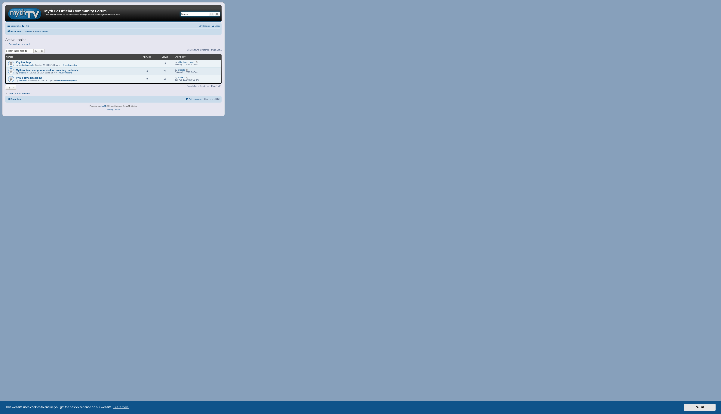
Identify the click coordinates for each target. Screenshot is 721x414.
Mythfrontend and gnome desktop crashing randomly (47, 70)
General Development (67, 80)
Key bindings (23, 62)
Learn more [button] (121, 407)
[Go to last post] (197, 62)
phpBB (103, 106)
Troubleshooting (70, 65)
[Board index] (25, 13)
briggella (22, 73)
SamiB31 (23, 80)
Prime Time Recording (29, 77)
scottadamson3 (26, 65)
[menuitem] (25, 26)
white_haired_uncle (186, 62)
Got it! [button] (700, 407)
